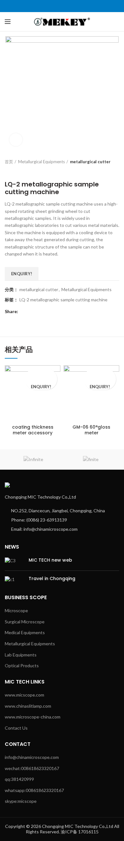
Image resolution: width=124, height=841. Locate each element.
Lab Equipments (21, 654)
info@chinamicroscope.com (32, 757)
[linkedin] (69, 6)
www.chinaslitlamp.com (28, 706)
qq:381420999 (19, 779)
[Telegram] (76, 6)
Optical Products (22, 665)
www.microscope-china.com (32, 716)
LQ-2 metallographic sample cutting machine (63, 299)
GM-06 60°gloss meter (91, 430)
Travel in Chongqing (52, 578)
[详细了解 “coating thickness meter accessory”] (41, 374)
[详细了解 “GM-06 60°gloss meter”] (100, 374)
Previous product (8, 171)
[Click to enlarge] (16, 139)
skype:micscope (21, 801)
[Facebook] (47, 6)
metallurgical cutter (90, 161)
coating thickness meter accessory (32, 430)
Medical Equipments (25, 632)
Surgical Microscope (25, 621)
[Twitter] (55, 6)
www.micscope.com (24, 694)
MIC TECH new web (50, 560)
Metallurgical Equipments (41, 161)
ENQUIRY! (21, 273)
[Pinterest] (62, 6)
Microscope (16, 610)
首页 (9, 161)
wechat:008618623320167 (32, 768)
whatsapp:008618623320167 (34, 790)
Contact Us (16, 728)
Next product (20, 171)
